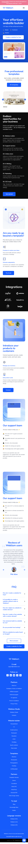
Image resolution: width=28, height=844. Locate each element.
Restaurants (14, 761)
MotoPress (14, 791)
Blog (14, 806)
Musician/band (14, 725)
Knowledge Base (14, 809)
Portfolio (14, 767)
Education (14, 738)
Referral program (14, 696)
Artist (14, 741)
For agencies (14, 699)
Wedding (14, 744)
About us (14, 687)
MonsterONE (14, 794)
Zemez (14, 782)
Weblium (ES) (14, 827)
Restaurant (14, 735)
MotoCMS (14, 788)
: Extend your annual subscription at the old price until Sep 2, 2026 (14, 2)
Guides (14, 812)
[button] (13, 37)
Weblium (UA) (14, 823)
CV (14, 728)
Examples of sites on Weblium (14, 690)
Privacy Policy (14, 705)
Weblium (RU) (14, 820)
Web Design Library (14, 797)
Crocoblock (14, 785)
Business (14, 758)
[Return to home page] (8, 8)
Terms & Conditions (14, 702)
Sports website (14, 747)
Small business (14, 731)
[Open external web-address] (14, 98)
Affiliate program (14, 693)
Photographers (14, 764)
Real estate (14, 750)
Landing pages (14, 770)
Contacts (14, 717)
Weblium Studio (14, 714)
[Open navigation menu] (23, 7)
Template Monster (14, 779)
